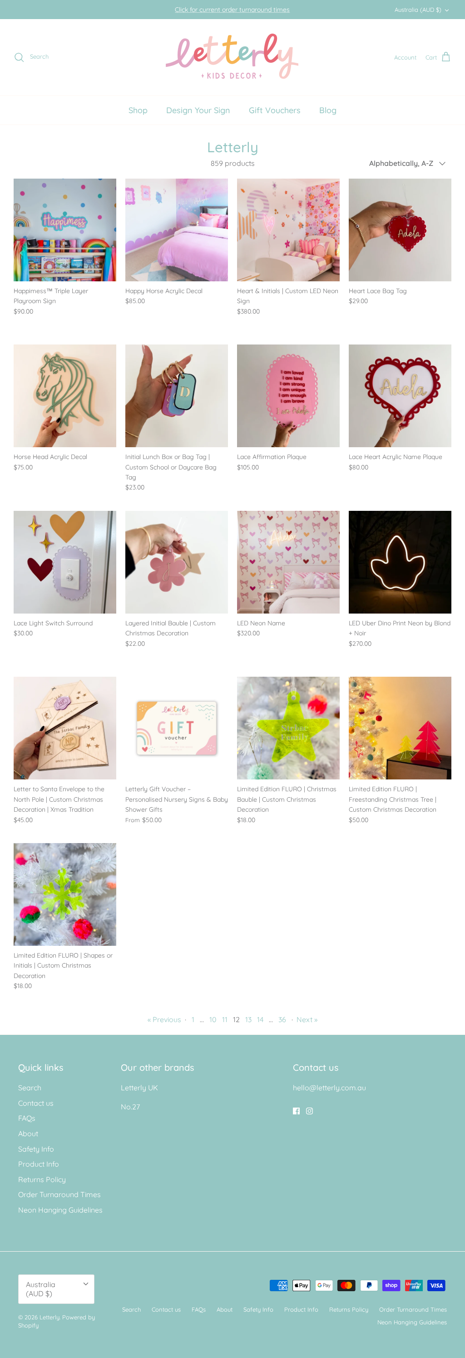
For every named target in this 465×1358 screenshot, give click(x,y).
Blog (327, 110)
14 (260, 1019)
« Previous (164, 1019)
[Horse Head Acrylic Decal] (65, 395)
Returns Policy (42, 1179)
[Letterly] (232, 57)
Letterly (49, 1317)
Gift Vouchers (275, 110)
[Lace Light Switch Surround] (65, 562)
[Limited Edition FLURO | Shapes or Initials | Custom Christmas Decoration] (65, 894)
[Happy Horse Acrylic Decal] (176, 230)
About (28, 1133)
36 (282, 1019)
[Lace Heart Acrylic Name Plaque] (400, 395)
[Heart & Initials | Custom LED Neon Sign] (288, 230)
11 (225, 1019)
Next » (307, 1019)
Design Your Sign (198, 110)
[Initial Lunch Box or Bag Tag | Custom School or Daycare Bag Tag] (176, 395)
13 (248, 1019)
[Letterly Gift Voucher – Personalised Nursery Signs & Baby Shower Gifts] (176, 728)
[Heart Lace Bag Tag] (400, 230)
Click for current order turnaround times (232, 9)
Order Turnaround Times (59, 1194)
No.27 (130, 1106)
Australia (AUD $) (418, 9)
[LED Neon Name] (288, 562)
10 (213, 1019)
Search (29, 1087)
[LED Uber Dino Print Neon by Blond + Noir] (400, 562)
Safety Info (36, 1148)
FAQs (26, 1118)
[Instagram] (309, 1111)
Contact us (36, 1103)
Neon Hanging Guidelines (60, 1209)
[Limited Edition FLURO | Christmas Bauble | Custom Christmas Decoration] (288, 728)
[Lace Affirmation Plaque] (288, 395)
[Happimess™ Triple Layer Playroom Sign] (65, 230)
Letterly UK (139, 1087)
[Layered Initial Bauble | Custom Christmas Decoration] (176, 562)
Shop (138, 110)
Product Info (38, 1163)
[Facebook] (296, 1111)
